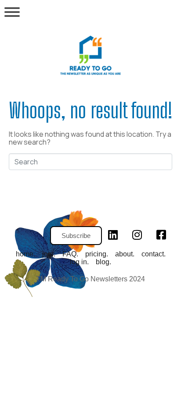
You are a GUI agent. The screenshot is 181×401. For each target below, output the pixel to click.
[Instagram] (137, 235)
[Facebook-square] (161, 235)
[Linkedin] (113, 235)
